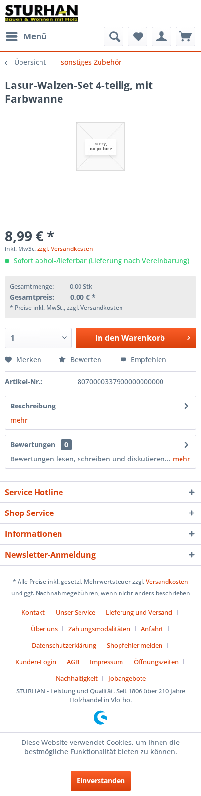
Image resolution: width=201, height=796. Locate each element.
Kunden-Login (35, 661)
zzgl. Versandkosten (65, 249)
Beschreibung (33, 405)
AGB (73, 661)
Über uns (44, 628)
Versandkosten (167, 581)
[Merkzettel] (137, 36)
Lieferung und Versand (139, 612)
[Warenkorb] (185, 36)
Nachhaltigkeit (77, 678)
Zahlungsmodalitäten (99, 628)
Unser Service (75, 612)
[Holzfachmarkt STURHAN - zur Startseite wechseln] (41, 13)
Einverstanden (101, 780)
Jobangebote (127, 678)
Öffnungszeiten (156, 661)
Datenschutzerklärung (64, 645)
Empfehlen (147, 359)
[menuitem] (26, 36)
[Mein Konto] (161, 36)
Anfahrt (152, 628)
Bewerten (85, 359)
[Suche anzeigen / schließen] (113, 36)
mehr (19, 420)
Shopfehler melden (134, 645)
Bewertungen (32, 444)
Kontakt (33, 612)
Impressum (106, 661)
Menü (35, 36)
